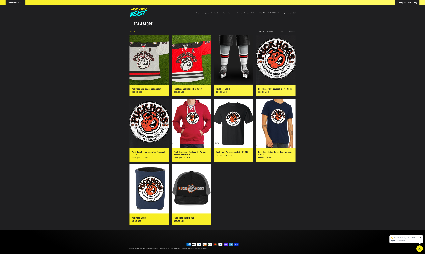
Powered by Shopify (152, 248)
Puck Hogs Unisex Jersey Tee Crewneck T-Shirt (148, 153)
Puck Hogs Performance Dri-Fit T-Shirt (275, 89)
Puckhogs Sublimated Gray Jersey (146, 89)
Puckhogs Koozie (139, 217)
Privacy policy (175, 248)
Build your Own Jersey (407, 3)
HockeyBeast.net (140, 248)
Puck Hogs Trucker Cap (184, 217)
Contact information (201, 248)
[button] (202, 13)
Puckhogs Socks (223, 89)
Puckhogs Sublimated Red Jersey (188, 89)
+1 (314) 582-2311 (15, 3)
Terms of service (187, 248)
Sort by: (261, 31)
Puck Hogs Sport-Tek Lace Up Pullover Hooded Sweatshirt (190, 153)
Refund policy (164, 248)
